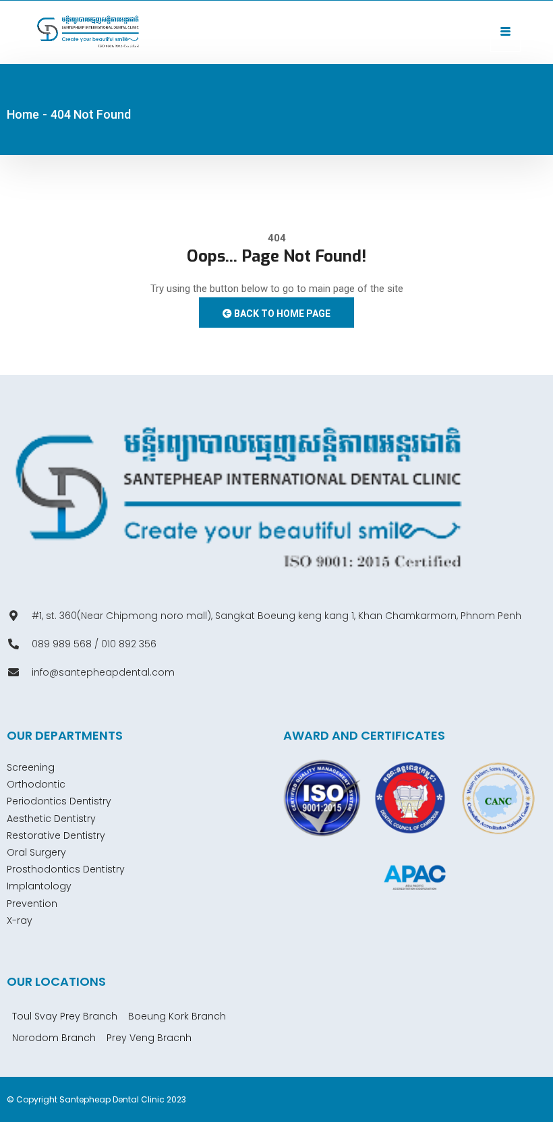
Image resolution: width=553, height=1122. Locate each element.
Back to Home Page (281, 313)
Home (23, 114)
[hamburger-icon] (505, 32)
